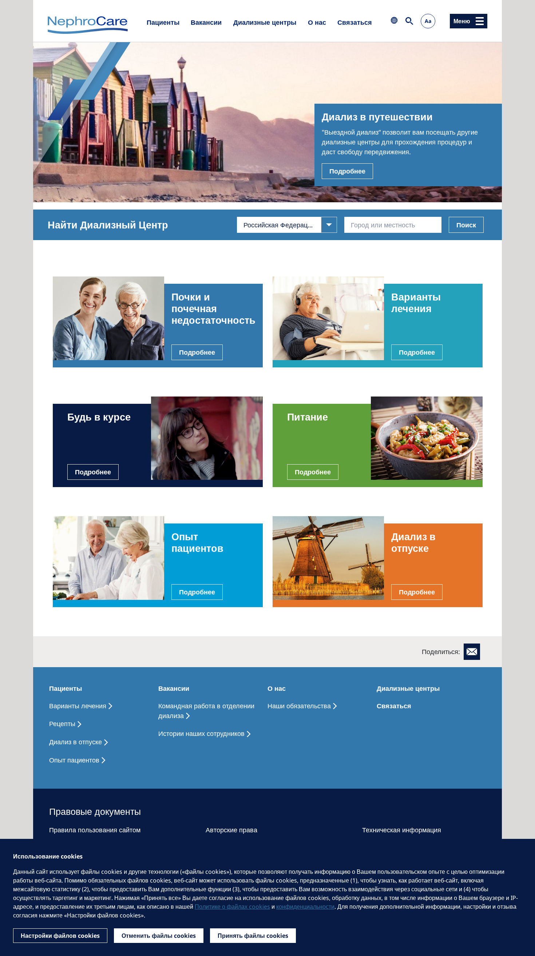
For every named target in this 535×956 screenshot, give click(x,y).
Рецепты (62, 723)
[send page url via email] (472, 652)
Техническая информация (401, 829)
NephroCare (88, 25)
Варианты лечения (77, 705)
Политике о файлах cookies (232, 907)
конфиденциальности (305, 907)
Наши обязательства (299, 705)
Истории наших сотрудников (201, 733)
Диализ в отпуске (75, 741)
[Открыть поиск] (409, 21)
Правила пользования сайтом (94, 829)
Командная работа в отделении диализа (206, 710)
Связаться (354, 22)
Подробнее (347, 171)
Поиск (466, 224)
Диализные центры (264, 22)
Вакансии (206, 22)
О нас (317, 22)
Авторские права (231, 829)
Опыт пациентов (74, 760)
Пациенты (163, 22)
